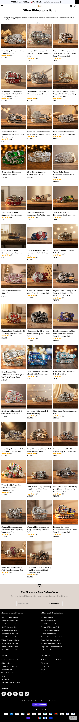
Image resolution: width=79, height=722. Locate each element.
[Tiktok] (27, 694)
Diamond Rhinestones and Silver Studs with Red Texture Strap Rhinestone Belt (12, 94)
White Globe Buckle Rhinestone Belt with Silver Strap (63, 174)
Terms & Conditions (8, 673)
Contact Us (45, 666)
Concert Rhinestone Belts (50, 630)
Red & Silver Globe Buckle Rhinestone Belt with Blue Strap (37, 253)
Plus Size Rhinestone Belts (10, 683)
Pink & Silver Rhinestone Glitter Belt (11, 291)
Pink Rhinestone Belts (9, 637)
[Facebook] (9, 694)
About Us (44, 663)
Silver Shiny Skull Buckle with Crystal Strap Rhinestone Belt (64, 450)
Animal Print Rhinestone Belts (51, 637)
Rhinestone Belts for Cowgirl (51, 643)
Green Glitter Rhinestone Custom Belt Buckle (11, 173)
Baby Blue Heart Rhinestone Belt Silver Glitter (64, 372)
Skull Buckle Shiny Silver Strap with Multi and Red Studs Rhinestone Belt (39, 489)
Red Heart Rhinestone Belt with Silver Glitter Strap (11, 412)
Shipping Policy (7, 663)
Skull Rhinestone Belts (49, 624)
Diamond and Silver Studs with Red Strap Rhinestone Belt (13, 332)
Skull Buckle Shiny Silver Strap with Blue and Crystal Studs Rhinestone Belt (65, 489)
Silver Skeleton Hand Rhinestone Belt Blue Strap (12, 251)
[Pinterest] (3, 694)
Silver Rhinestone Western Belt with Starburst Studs (39, 450)
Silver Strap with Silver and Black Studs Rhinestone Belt (64, 133)
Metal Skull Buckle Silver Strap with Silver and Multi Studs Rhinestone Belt (39, 570)
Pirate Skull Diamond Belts (50, 640)
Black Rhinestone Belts (9, 617)
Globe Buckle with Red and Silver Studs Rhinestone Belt (38, 291)
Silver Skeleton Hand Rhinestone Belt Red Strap (11, 213)
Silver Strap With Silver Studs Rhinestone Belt (12, 52)
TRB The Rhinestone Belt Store (52, 660)
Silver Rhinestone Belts (9, 621)
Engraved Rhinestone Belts (50, 627)
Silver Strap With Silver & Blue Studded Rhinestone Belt (13, 450)
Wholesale (5, 679)
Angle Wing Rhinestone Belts (51, 647)
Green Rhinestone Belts (9, 650)
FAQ (3, 676)
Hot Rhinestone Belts (48, 621)
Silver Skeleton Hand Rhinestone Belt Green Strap (64, 213)
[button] (75, 6)
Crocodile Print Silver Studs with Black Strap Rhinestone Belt (38, 333)
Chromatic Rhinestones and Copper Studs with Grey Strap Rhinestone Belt (64, 94)
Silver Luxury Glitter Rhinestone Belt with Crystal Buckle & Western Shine (12, 374)
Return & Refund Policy (9, 666)
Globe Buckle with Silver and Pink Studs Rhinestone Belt (12, 568)
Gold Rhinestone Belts (9, 627)
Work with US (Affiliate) (10, 660)
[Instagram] (15, 694)
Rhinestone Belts (47, 617)
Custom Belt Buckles (48, 634)
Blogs (43, 670)
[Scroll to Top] (75, 711)
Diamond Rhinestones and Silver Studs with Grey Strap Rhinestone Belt (12, 529)
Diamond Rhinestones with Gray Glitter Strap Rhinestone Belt (38, 94)
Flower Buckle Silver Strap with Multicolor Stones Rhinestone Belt (11, 487)
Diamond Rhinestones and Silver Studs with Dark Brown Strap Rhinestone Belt (64, 53)
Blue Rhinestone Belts (9, 630)
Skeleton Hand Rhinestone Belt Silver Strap (63, 251)
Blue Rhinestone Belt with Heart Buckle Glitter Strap (37, 372)
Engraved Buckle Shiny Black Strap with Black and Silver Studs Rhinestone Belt (64, 293)
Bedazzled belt (46, 650)
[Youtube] (21, 694)
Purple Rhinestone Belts (9, 647)
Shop (43, 673)
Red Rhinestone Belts (9, 624)
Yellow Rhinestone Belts (10, 640)
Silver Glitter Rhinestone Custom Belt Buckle (36, 173)
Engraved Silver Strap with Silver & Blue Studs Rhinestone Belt (39, 53)
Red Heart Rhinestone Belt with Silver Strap (37, 412)
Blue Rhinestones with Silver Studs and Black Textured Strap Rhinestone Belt (64, 333)
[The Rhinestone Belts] (39, 6)
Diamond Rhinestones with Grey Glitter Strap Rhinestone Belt (38, 529)
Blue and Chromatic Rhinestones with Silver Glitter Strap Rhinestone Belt (65, 529)
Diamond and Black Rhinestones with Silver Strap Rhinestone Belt (12, 134)
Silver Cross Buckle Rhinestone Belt (65, 412)
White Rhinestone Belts (9, 634)
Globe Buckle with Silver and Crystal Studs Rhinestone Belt (38, 133)
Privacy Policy (6, 670)
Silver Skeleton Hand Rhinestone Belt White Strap (38, 213)
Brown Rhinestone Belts (9, 643)
